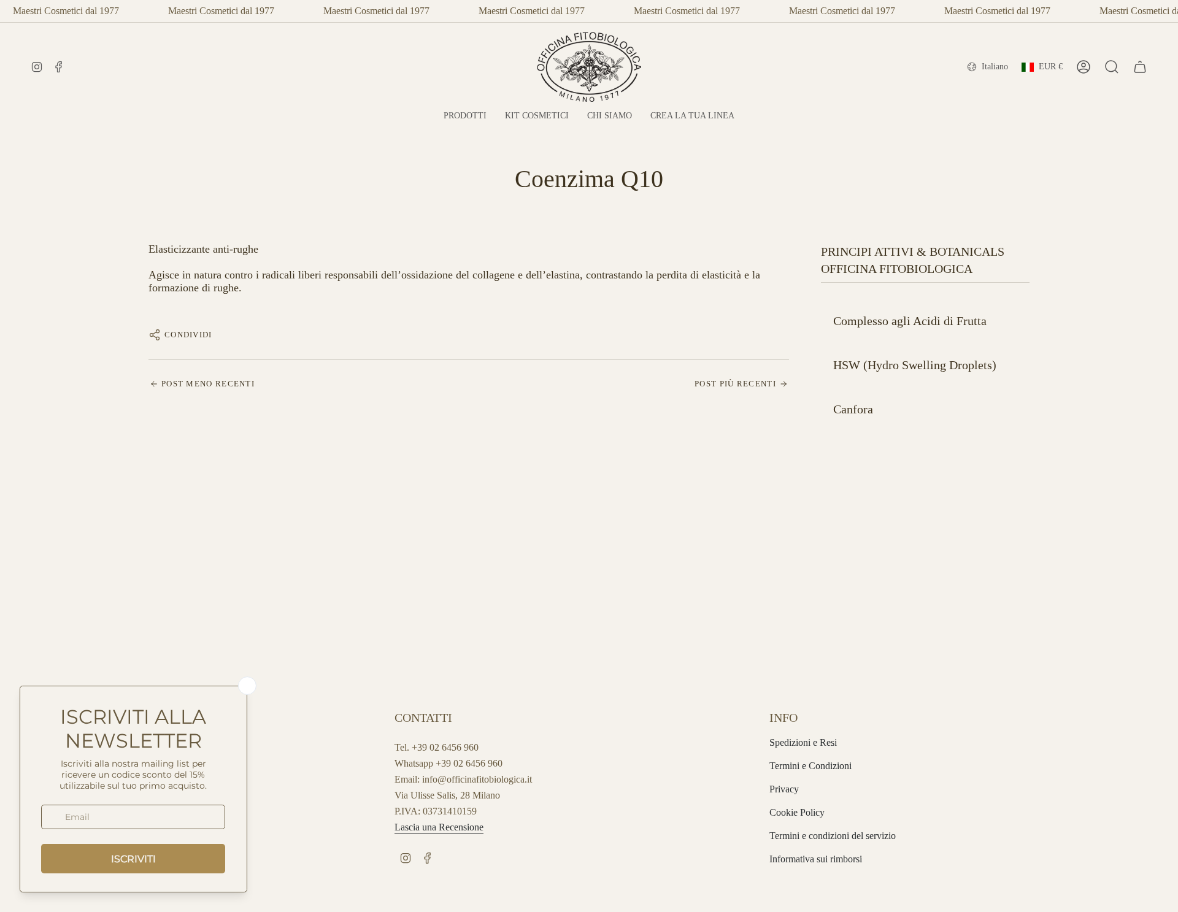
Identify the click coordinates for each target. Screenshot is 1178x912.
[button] (465, 116)
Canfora (853, 409)
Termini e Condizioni (810, 766)
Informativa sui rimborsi (815, 859)
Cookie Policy (797, 812)
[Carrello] (1140, 66)
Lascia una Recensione (439, 827)
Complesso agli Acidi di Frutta (910, 321)
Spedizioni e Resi (803, 742)
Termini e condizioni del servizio (832, 835)
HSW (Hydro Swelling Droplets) (914, 365)
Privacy (784, 789)
